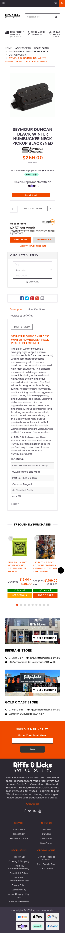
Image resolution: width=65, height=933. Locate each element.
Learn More (44, 239)
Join (32, 749)
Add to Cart (45, 595)
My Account (19, 829)
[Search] (56, 17)
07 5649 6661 (16, 709)
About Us (46, 829)
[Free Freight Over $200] (7, 34)
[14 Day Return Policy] (50, 34)
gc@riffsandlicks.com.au (45, 709)
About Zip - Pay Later (18, 901)
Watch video (23, 327)
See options (19, 595)
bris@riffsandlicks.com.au (45, 658)
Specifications (36, 309)
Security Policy (19, 889)
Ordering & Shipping (18, 861)
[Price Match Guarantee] (29, 33)
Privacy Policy (19, 885)
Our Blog (46, 834)
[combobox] (39, 17)
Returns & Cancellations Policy (18, 867)
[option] (32, 95)
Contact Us (46, 838)
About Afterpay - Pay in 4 (18, 895)
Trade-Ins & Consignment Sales (19, 879)
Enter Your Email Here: (32, 735)
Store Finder (46, 843)
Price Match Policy (19, 873)
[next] (61, 570)
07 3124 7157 (15, 658)
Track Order (19, 834)
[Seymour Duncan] (32, 149)
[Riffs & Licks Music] (12, 16)
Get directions (46, 638)
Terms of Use (18, 856)
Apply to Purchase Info (33, 245)
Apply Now (20, 239)
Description (16, 309)
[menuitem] (22, 299)
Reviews (15, 315)
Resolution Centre (19, 838)
